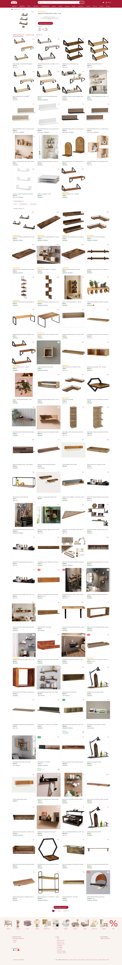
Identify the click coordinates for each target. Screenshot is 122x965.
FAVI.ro (75, 959)
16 (108, 212)
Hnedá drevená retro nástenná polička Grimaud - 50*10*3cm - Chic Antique (30, 432)
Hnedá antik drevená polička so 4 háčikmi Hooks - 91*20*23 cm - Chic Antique (30, 831)
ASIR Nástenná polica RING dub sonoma (22, 762)
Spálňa (84, 928)
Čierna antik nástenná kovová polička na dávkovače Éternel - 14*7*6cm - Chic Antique (81, 864)
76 (83, 602)
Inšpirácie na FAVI (61, 943)
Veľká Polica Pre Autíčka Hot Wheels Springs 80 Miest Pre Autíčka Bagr (78, 562)
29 (83, 244)
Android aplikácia (106, 938)
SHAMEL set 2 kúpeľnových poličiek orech (47, 497)
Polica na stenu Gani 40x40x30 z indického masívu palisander (26, 692)
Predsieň (104, 928)
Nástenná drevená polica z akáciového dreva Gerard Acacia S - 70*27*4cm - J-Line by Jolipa (33, 896)
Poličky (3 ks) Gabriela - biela (44, 194)
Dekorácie (18, 928)
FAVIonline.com (16, 959)
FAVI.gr (104, 959)
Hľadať (81, 2)
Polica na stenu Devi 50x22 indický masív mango (73, 627)
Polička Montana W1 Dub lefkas (69, 692)
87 (33, 212)
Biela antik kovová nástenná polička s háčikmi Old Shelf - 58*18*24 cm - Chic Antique (81, 799)
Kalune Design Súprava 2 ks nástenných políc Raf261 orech (75, 161)
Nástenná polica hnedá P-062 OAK (20, 497)
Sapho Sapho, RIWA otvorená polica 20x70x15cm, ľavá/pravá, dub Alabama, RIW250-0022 (82, 432)
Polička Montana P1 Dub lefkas (44, 627)
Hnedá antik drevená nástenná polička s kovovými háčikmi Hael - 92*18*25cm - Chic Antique (34, 529)
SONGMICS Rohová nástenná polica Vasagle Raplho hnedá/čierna (27, 301)
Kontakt (14, 940)
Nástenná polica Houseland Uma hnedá (71, 269)
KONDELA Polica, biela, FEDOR (94, 831)
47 (108, 774)
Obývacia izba (17, 9)
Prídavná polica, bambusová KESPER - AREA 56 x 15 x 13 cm (100, 301)
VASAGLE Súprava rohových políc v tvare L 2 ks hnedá (49, 161)
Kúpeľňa (66, 928)
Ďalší (59, 910)
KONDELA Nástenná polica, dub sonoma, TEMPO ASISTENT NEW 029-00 (78, 334)
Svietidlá (37, 928)
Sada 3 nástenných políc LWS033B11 (21, 96)
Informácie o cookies (61, 952)
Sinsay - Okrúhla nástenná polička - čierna (22, 399)
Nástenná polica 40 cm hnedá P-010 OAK (96, 464)
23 (33, 11)
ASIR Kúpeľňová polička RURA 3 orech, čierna (47, 692)
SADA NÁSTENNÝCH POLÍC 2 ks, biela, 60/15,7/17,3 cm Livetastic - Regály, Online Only (56, 128)
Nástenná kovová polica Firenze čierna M (46, 831)
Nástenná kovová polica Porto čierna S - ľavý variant (74, 659)
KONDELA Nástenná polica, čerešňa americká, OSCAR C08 (50, 594)
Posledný (65, 910)
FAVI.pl (72, 959)
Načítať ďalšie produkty (60, 907)
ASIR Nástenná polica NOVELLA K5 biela (96, 724)
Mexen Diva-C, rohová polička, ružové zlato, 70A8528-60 (75, 529)
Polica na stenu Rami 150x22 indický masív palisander (25, 627)
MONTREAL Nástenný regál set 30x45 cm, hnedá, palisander (50, 529)
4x (44, 11)
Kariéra (14, 942)
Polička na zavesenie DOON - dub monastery (23, 464)
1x (43, 300)
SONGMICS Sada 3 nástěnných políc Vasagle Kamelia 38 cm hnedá (77, 236)
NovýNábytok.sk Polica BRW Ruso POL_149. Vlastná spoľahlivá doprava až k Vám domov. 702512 (58, 562)
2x (68, 397)
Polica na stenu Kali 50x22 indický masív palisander (49, 659)
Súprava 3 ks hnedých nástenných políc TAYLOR (23, 236)
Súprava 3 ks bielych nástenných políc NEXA (23, 194)
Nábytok (8, 928)
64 (58, 212)
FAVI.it (87, 959)
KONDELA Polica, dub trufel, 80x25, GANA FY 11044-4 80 (99, 659)
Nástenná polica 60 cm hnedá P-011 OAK (71, 367)
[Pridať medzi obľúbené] (58, 39)
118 (58, 244)
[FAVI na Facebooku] (13, 950)
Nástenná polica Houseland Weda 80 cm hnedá (48, 236)
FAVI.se (91, 959)
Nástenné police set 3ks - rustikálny (70, 194)
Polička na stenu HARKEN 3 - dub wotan (46, 269)
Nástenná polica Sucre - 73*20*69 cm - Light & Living (49, 896)
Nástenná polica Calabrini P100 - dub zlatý (96, 367)
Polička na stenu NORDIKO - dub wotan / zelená (73, 497)
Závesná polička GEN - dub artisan (70, 896)
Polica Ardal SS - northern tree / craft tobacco (47, 724)
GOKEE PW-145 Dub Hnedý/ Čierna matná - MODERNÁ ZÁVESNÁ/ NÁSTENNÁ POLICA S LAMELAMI (35, 594)
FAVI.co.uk (95, 959)
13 (83, 212)
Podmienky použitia (61, 951)
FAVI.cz (68, 959)
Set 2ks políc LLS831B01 (67, 399)
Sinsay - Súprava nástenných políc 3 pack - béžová (98, 96)
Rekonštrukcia (47, 928)
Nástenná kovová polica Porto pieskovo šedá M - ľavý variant (51, 432)
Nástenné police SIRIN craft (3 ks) (94, 63)
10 (108, 537)
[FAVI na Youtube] (18, 950)
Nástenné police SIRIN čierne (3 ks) (70, 63)
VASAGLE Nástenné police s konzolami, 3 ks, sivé (48, 63)
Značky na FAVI (60, 942)
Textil (27, 928)
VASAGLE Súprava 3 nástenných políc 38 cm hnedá (98, 594)
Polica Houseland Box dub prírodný (45, 367)
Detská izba (94, 928)
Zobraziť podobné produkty (45, 23)
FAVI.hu (79, 959)
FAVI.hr (83, 959)
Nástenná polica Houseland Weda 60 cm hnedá (23, 269)
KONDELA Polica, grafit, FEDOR (94, 762)
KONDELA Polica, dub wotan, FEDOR (95, 692)
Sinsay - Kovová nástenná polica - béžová (71, 301)
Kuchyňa (56, 928)
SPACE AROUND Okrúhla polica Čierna (95, 896)
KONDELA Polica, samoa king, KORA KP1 (46, 464)
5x (68, 235)
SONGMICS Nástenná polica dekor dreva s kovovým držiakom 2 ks (28, 659)
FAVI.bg (100, 959)
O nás (58, 938)
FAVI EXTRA (59, 949)
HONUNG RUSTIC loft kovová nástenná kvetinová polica (50, 864)
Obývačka (75, 928)
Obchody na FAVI (60, 940)
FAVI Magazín (60, 945)
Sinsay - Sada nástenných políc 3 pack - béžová (23, 161)
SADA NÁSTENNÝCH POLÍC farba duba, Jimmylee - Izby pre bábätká (102, 161)
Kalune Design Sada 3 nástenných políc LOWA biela (98, 529)
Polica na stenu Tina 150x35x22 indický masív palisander (99, 627)
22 (83, 342)
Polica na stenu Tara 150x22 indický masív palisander (99, 799)
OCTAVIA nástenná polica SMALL (20, 799)
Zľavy (113, 928)
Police (23, 9)
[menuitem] (14, 6)
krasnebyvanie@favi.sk (19, 938)
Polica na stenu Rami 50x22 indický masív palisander (24, 864)
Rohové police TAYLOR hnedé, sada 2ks (96, 236)
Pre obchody (59, 947)
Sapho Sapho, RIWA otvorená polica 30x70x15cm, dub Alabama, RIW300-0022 (104, 432)
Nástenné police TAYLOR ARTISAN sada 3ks (22, 63)
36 (58, 277)
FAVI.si (107, 959)
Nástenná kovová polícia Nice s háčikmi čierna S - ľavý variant (51, 799)
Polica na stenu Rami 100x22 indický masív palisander (74, 762)
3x (43, 267)
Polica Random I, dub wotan (43, 762)
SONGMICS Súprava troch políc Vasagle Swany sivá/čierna (75, 96)
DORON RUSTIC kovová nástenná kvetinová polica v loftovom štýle (102, 399)
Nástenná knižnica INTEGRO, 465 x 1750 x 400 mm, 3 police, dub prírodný (78, 724)
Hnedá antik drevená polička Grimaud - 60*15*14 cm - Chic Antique (52, 399)
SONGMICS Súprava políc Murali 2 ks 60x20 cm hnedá (99, 269)
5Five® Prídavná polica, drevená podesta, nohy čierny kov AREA (27, 334)
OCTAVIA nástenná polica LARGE (69, 464)
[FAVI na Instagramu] (16, 950)
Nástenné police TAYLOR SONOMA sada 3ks (47, 96)
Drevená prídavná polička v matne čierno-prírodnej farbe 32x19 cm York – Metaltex (56, 334)
